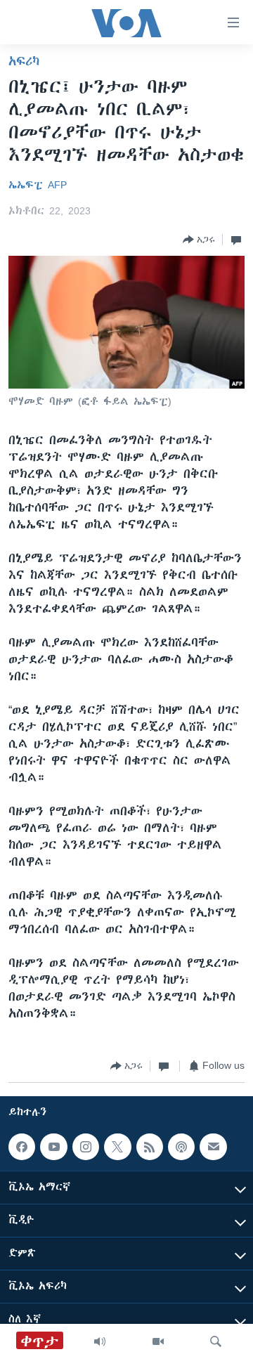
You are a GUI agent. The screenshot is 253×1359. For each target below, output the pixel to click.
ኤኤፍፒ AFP (37, 184)
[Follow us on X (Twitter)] (117, 1146)
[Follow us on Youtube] (53, 1146)
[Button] (199, 239)
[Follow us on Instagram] (85, 1146)
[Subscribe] (213, 1146)
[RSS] (149, 1146)
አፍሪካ (23, 61)
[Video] (158, 1341)
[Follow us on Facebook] (21, 1146)
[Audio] (100, 1341)
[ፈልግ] (216, 1341)
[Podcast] (181, 1146)
